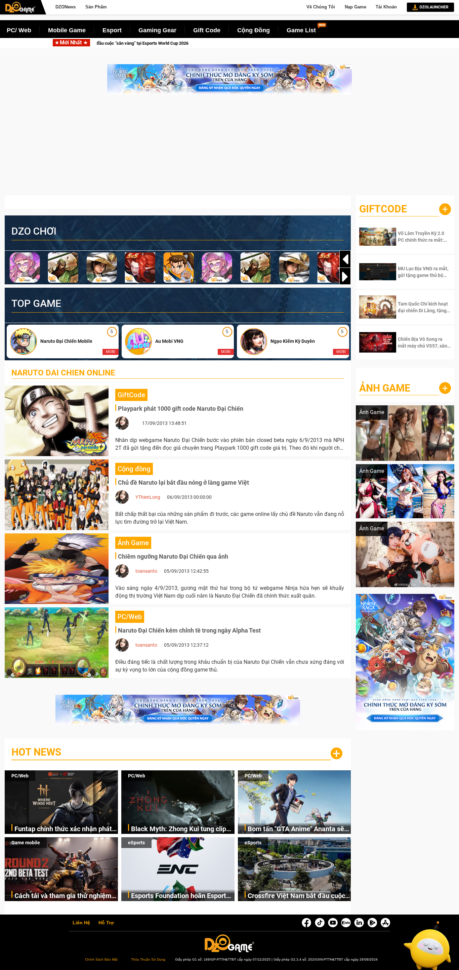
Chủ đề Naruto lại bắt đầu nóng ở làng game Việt (183, 482)
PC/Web (20, 775)
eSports (136, 842)
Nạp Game (355, 6)
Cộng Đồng (253, 30)
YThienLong (147, 497)
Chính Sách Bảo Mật (101, 959)
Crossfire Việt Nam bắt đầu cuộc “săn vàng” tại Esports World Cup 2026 (296, 896)
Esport (112, 30)
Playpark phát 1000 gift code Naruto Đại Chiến (180, 408)
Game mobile (25, 842)
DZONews (65, 6)
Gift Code (206, 30)
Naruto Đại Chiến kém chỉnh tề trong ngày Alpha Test (189, 630)
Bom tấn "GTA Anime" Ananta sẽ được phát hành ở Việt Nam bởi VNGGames (296, 829)
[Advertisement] (229, 148)
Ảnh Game (384, 388)
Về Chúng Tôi (320, 6)
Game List (301, 30)
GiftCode (383, 209)
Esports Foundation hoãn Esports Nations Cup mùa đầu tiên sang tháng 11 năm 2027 (180, 896)
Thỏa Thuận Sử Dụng (148, 959)
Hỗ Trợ (106, 923)
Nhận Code (419, 237)
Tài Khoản (386, 6)
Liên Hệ (81, 923)
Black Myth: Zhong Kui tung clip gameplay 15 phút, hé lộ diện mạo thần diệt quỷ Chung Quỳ (181, 829)
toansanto (146, 571)
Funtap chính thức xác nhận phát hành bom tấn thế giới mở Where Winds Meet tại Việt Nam (63, 829)
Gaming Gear (157, 30)
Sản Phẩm (96, 6)
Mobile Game (67, 30)
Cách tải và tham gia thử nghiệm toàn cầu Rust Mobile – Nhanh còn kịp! (66, 896)
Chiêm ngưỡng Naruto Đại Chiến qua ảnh (173, 556)
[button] (345, 276)
